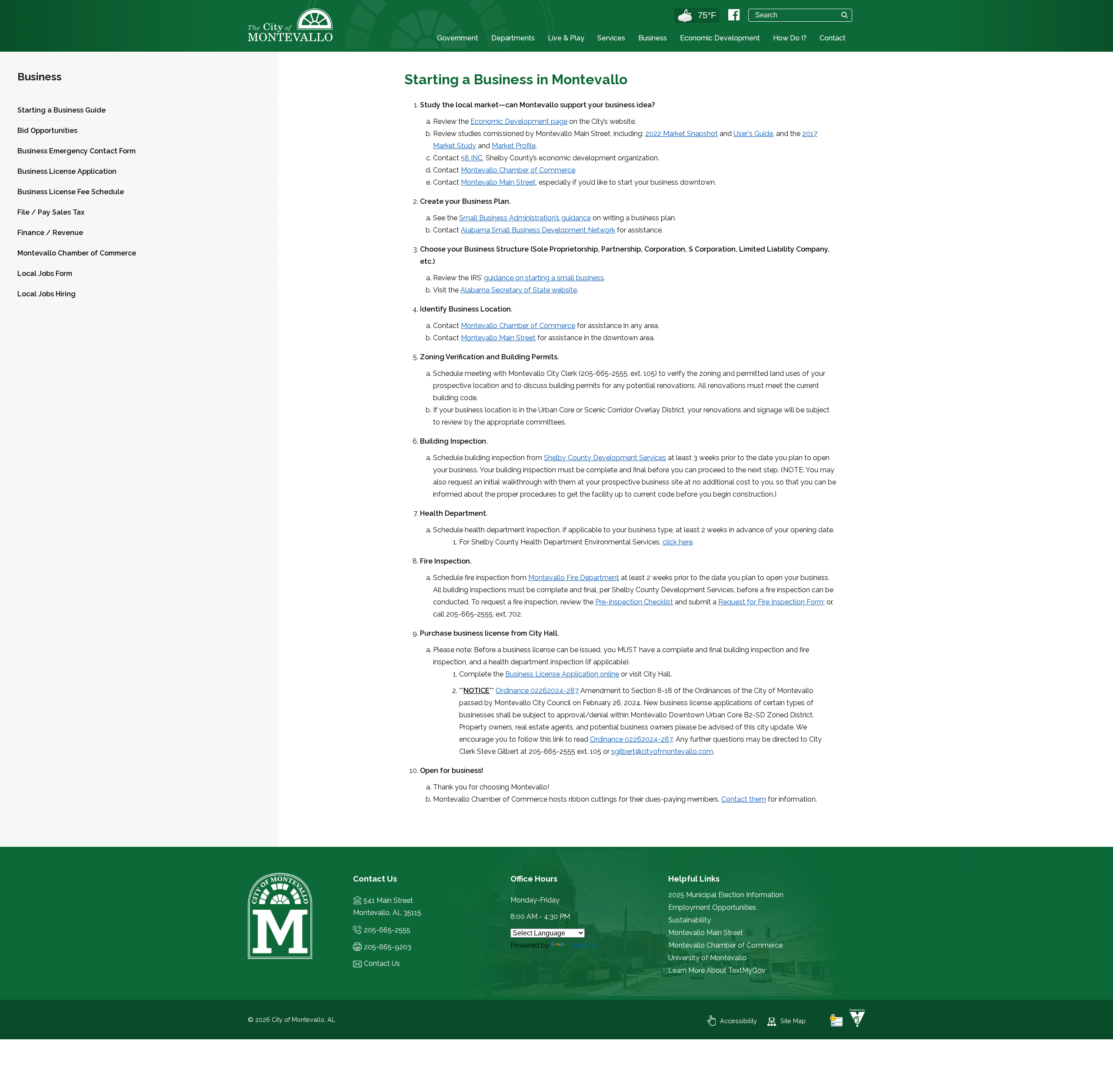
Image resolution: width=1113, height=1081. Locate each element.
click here (678, 542)
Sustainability (689, 920)
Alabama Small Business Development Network (538, 230)
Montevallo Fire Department (573, 578)
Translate (582, 945)
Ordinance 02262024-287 (537, 690)
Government (457, 38)
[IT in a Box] (855, 1025)
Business (652, 38)
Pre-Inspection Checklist (634, 602)
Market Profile (514, 146)
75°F (707, 15)
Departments (513, 38)
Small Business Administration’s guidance (525, 218)
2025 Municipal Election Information (725, 895)
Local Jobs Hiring (46, 294)
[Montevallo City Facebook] (734, 15)
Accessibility (738, 1021)
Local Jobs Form (44, 273)
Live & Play (566, 38)
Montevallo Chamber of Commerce (76, 253)
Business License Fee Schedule (70, 192)
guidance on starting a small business (544, 278)
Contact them (743, 799)
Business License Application (67, 171)
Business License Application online (562, 674)
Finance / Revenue (50, 233)
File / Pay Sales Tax (50, 212)
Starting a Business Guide (61, 110)
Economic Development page (518, 121)
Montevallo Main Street (498, 182)
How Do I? (789, 38)
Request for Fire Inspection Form (770, 602)
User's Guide (753, 133)
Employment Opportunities (712, 907)
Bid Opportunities (47, 130)
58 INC (472, 158)
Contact (833, 38)
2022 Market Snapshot (681, 133)
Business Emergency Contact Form (76, 151)
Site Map (793, 1021)
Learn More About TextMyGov (717, 970)
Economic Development (720, 38)
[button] (844, 15)
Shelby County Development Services (605, 458)
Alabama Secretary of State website (518, 290)
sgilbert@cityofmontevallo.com (662, 751)
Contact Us (382, 963)
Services (611, 38)
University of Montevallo (707, 958)
